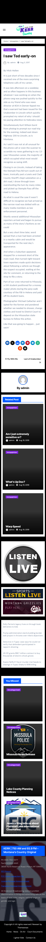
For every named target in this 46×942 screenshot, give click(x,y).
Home (9, 931)
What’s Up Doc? (15, 481)
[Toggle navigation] (4, 29)
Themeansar (23, 927)
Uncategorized (14, 690)
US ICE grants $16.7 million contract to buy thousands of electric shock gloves (21, 654)
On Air (22, 931)
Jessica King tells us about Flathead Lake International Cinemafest (22, 826)
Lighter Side (19, 937)
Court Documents (35, 931)
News (15, 931)
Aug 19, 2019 (24, 440)
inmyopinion (10, 50)
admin (13, 62)
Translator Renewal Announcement (16, 886)
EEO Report (6, 871)
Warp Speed (13, 526)
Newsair (35, 924)
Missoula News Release (20, 754)
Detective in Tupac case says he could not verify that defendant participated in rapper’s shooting (21, 644)
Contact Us (30, 937)
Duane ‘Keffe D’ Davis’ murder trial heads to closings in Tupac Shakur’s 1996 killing (22, 663)
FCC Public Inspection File (12, 876)
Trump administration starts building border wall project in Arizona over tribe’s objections (23, 634)
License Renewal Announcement (15, 881)
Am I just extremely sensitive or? (17, 435)
